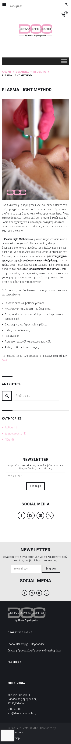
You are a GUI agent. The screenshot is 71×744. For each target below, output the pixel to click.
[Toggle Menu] (64, 61)
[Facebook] (21, 515)
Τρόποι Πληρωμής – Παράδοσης (26, 644)
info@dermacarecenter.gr (22, 713)
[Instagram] (31, 515)
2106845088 (14, 709)
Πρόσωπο (39, 71)
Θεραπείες (22, 71)
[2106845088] (50, 515)
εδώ (4, 360)
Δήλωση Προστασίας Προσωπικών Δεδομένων (34, 650)
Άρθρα (9, 427)
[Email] (40, 515)
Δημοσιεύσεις (13, 433)
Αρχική (6, 71)
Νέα (7, 439)
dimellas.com (15, 732)
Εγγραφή (35, 486)
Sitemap (15, 738)
